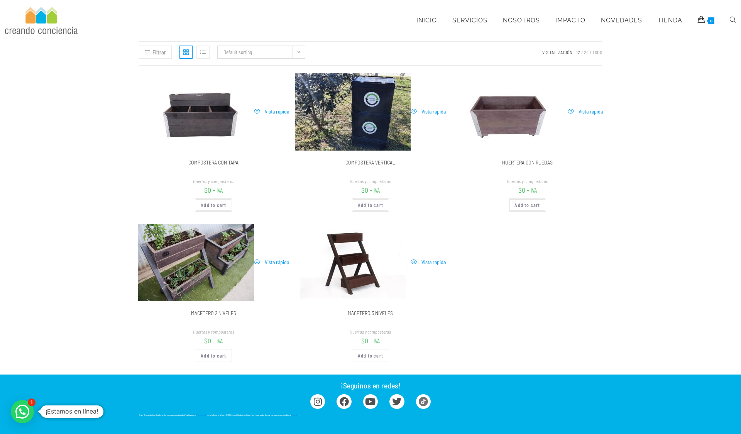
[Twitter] (396, 401)
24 (586, 52)
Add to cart (213, 205)
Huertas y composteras (213, 181)
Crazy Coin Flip (201, 415)
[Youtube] (370, 401)
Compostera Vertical (370, 162)
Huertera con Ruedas (527, 162)
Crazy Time (295, 415)
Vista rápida (276, 111)
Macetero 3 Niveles (370, 313)
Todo (597, 52)
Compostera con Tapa (213, 162)
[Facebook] (344, 401)
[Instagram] (317, 401)
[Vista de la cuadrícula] (186, 52)
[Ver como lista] (203, 52)
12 (578, 52)
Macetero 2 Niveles (213, 313)
